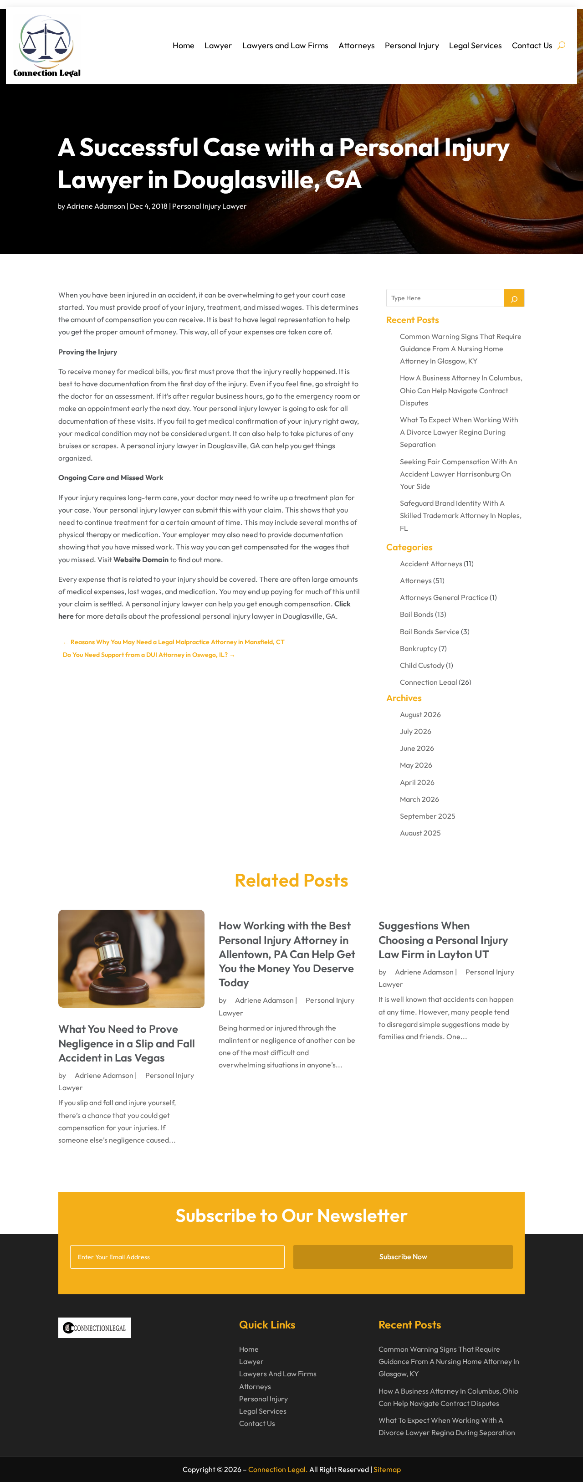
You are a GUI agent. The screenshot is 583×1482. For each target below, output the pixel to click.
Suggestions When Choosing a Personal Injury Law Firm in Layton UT (443, 939)
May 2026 (416, 764)
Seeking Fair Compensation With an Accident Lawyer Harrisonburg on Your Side (458, 474)
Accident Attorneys (431, 563)
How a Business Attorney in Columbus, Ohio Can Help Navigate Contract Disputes (461, 390)
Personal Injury (412, 45)
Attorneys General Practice (444, 597)
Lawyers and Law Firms (285, 45)
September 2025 (427, 815)
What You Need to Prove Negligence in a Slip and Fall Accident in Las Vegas (126, 1043)
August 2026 (420, 714)
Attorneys (356, 45)
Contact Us (532, 45)
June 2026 (417, 748)
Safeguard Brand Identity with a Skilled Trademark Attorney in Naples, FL (461, 515)
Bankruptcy (418, 648)
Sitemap (387, 1469)
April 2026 (417, 782)
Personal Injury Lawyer (209, 205)
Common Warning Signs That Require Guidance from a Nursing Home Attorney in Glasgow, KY (461, 348)
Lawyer (218, 45)
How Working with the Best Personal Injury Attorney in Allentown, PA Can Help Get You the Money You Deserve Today (287, 953)
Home (183, 45)
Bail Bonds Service (430, 631)
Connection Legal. (278, 1469)
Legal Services (475, 45)
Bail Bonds (417, 614)
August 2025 (420, 832)
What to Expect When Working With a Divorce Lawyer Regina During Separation (459, 432)
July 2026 (415, 731)
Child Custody (422, 665)
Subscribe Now (403, 1256)
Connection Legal (428, 682)
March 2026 (419, 799)
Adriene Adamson (95, 205)
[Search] (514, 298)
